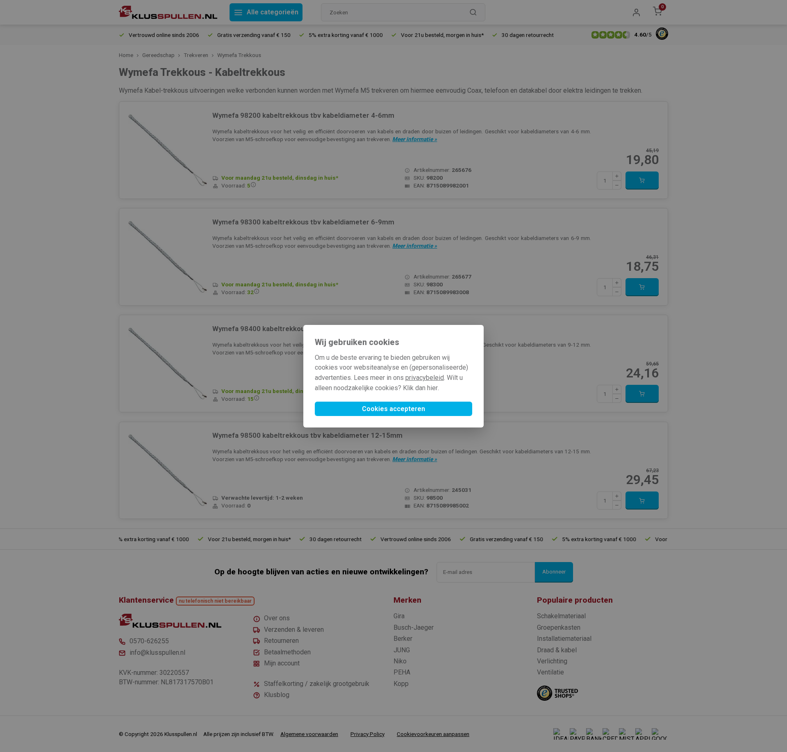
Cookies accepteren (393, 409)
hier (432, 388)
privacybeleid (424, 378)
